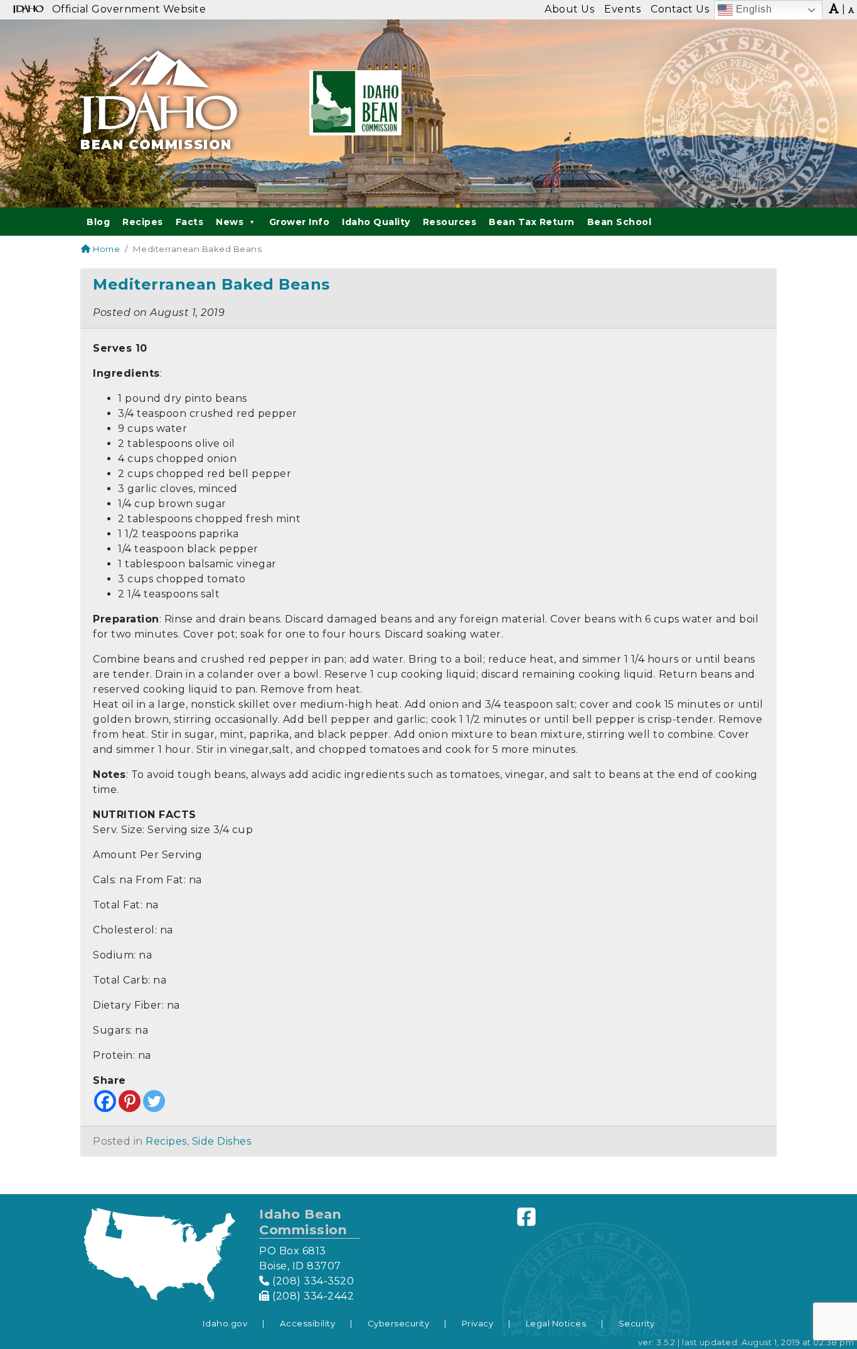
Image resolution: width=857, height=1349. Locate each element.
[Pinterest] (130, 1101)
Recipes (142, 222)
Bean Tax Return (532, 222)
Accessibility (308, 1323)
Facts (190, 222)
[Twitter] (154, 1101)
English (752, 9)
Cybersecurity (399, 1323)
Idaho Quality (376, 222)
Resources (450, 222)
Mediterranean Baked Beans (211, 284)
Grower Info (299, 222)
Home (105, 249)
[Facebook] (105, 1101)
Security (637, 1323)
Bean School (619, 222)
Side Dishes (222, 1141)
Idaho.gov (225, 1323)
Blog (98, 222)
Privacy (478, 1323)
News (229, 222)
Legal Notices (556, 1323)
